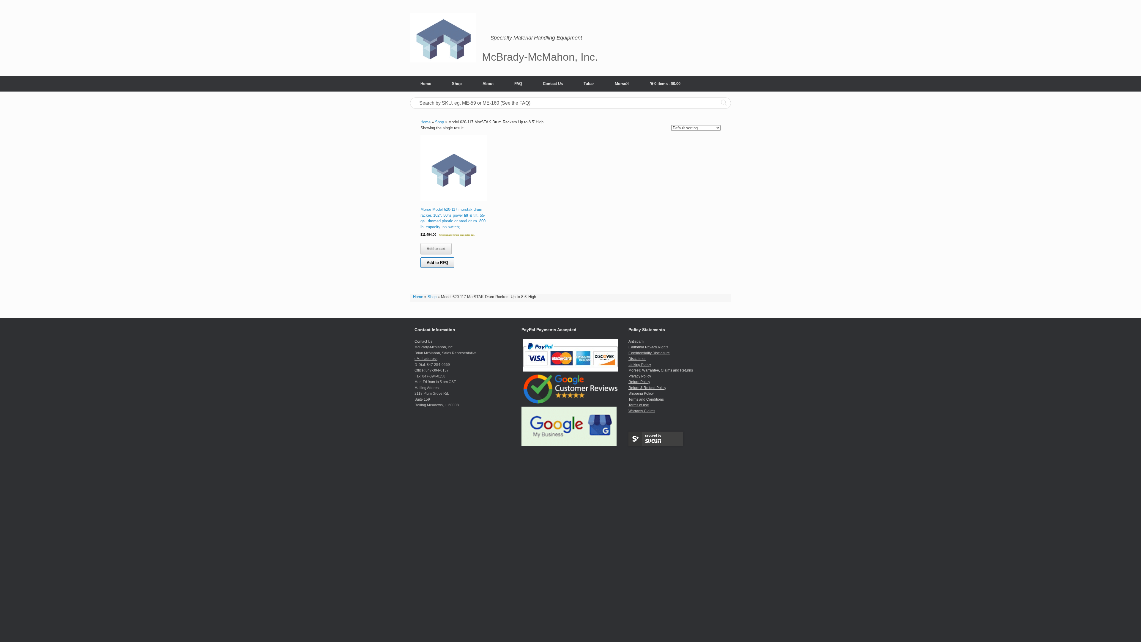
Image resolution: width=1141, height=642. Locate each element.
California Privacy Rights (648, 347)
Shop (457, 83)
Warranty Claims (641, 411)
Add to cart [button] (436, 249)
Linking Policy (639, 365)
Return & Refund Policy (647, 388)
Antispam (636, 341)
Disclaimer (637, 359)
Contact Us (553, 83)
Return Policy (639, 382)
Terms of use (638, 405)
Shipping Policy (641, 393)
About (488, 83)
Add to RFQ (437, 262)
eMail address (426, 359)
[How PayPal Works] (570, 370)
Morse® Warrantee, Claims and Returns (660, 370)
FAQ (518, 83)
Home (425, 83)
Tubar (589, 83)
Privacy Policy (639, 376)
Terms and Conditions (646, 399)
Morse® (622, 83)
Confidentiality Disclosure (649, 353)
